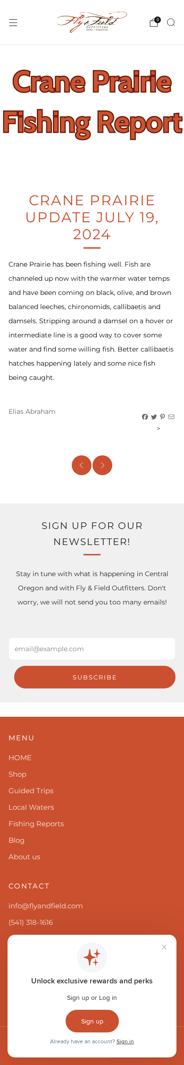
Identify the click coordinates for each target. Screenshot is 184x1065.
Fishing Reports (36, 823)
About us (24, 856)
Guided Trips (30, 790)
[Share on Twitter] (154, 417)
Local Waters (31, 807)
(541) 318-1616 (30, 922)
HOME (20, 757)
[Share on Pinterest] (163, 417)
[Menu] (13, 22)
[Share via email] (171, 417)
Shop (17, 774)
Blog (16, 840)
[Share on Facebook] (145, 417)
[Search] (171, 22)
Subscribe (95, 677)
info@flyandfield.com (45, 905)
